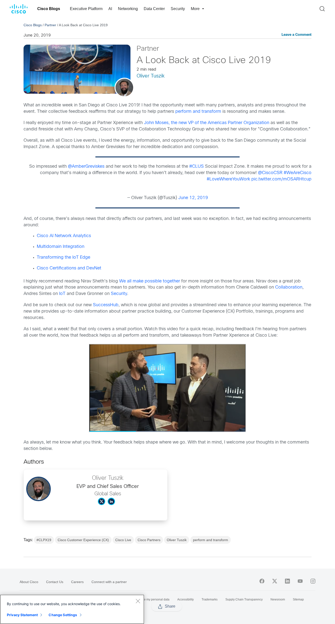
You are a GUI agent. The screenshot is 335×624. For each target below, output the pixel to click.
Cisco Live (123, 540)
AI (110, 9)
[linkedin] (287, 581)
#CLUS (196, 167)
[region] (72, 609)
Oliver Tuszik (151, 76)
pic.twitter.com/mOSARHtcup (281, 179)
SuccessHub (105, 305)
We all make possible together (149, 281)
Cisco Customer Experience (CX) (83, 540)
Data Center (154, 9)
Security (178, 9)
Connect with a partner (109, 582)
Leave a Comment (296, 35)
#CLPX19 (44, 540)
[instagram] (312, 581)
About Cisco (29, 582)
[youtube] (300, 581)
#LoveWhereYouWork (228, 179)
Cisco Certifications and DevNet (69, 268)
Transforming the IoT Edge (63, 257)
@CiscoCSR (270, 173)
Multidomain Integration (60, 247)
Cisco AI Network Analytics (64, 236)
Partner (50, 25)
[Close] (137, 601)
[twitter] (274, 581)
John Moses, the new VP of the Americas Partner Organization (206, 123)
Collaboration (288, 287)
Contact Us (54, 582)
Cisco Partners (149, 540)
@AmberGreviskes (86, 167)
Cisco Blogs (48, 9)
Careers (77, 582)
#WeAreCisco (297, 173)
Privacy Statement (22, 615)
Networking (128, 9)
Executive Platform (86, 9)
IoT (62, 294)
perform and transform (198, 112)
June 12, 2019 (193, 198)
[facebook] (261, 581)
